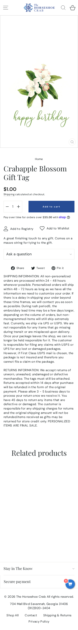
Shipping (9, 194)
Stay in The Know (18, 568)
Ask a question (19, 254)
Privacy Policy (38, 621)
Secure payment (17, 581)
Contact (31, 615)
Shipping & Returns (57, 615)
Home (39, 159)
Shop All (12, 615)
